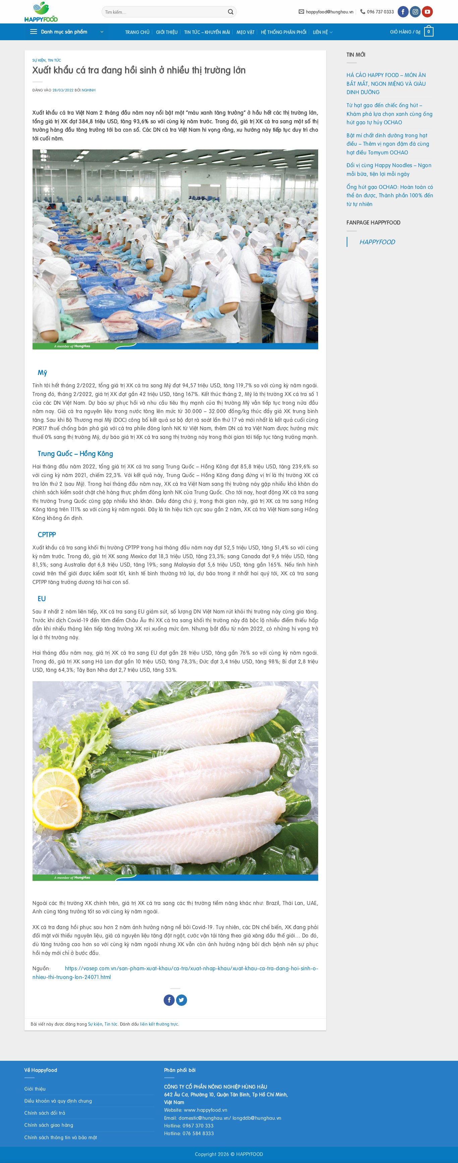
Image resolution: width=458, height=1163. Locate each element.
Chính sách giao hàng (48, 1124)
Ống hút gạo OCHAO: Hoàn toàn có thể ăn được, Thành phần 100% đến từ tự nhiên (390, 195)
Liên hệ (320, 32)
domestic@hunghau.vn (204, 1117)
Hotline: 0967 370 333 (189, 1125)
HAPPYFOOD (377, 241)
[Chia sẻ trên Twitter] (181, 1000)
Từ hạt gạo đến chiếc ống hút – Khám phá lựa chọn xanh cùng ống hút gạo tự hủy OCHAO (390, 113)
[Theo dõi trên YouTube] (427, 11)
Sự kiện (39, 60)
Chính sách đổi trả (44, 1112)
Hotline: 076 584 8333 (189, 1133)
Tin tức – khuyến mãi (207, 32)
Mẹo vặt (246, 32)
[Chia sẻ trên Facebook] (169, 1000)
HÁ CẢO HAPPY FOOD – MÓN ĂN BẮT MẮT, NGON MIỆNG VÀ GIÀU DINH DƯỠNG (386, 83)
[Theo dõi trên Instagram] (415, 11)
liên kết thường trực (159, 1024)
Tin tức (54, 60)
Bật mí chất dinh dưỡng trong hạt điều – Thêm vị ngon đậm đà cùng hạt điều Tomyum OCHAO (388, 143)
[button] (66, 31)
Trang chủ (137, 32)
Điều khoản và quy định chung (58, 1100)
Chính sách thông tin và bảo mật (60, 1137)
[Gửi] (230, 11)
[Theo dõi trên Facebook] (403, 11)
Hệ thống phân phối (284, 32)
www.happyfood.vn (205, 1109)
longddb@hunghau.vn (257, 1117)
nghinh (88, 89)
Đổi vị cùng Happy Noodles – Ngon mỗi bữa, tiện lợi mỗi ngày (389, 169)
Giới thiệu (167, 32)
